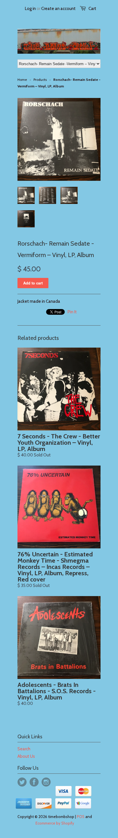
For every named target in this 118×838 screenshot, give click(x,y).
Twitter (22, 782)
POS (80, 816)
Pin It (72, 311)
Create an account (58, 8)
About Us (26, 756)
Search (23, 748)
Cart (92, 8)
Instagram (46, 782)
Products (40, 79)
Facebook (34, 782)
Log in (30, 8)
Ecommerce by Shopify (55, 823)
